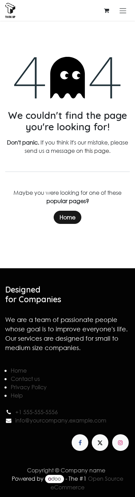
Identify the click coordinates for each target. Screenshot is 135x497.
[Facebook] (80, 442)
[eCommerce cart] (106, 10)
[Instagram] (120, 442)
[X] (100, 442)
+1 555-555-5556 (36, 412)
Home (67, 217)
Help (17, 395)
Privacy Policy (29, 387)
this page (96, 150)
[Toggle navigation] (123, 10)
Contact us (25, 378)
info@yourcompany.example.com (60, 420)
